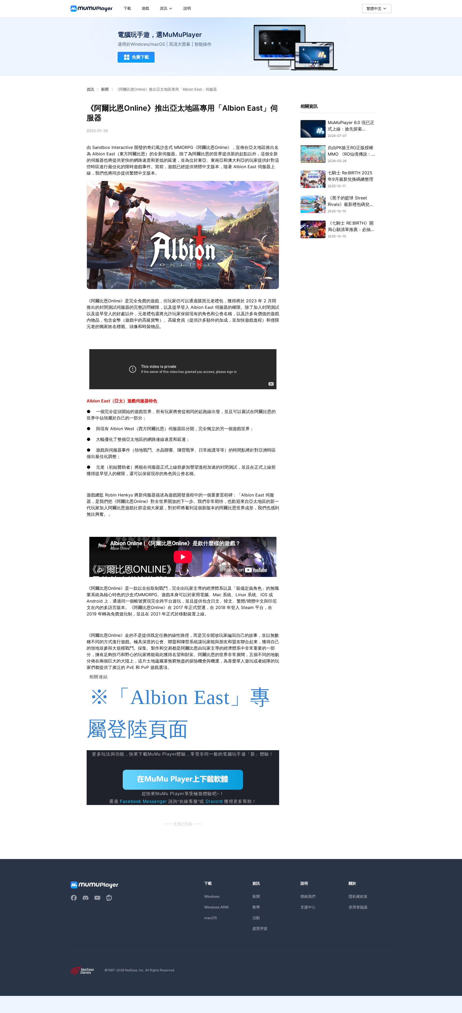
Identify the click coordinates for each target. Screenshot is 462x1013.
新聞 (105, 89)
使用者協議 (358, 907)
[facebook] (74, 898)
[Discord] (85, 898)
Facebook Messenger (143, 801)
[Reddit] (109, 898)
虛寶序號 (259, 928)
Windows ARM (216, 907)
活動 (256, 917)
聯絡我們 (308, 896)
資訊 (90, 89)
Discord (214, 801)
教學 (256, 907)
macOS (210, 918)
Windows (212, 896)
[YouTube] (97, 898)
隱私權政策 (358, 896)
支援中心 (308, 907)
